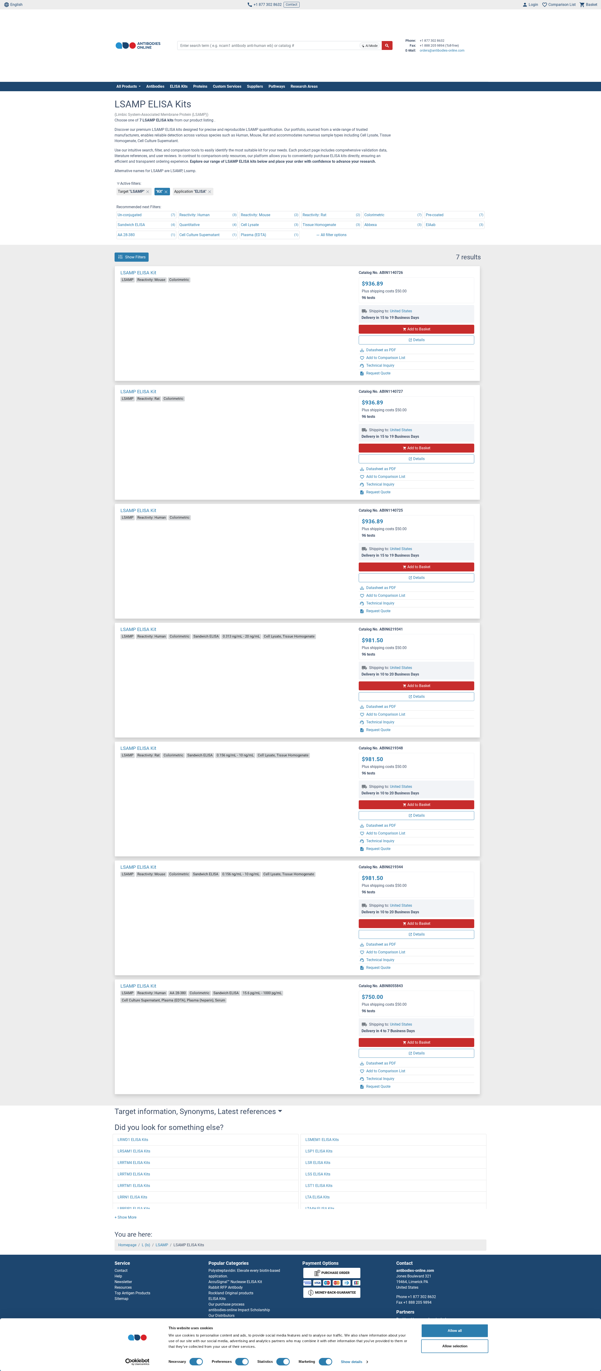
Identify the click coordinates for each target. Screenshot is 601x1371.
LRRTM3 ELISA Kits (134, 1174)
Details (419, 340)
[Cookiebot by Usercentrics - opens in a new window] (137, 1361)
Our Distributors (221, 1315)
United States (401, 311)
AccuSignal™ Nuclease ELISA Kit (235, 1282)
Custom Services (227, 86)
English (16, 4)
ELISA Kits (179, 86)
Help (118, 1276)
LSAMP (162, 1245)
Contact (291, 4)
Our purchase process (226, 1304)
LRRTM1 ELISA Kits (134, 1185)
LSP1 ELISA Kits (318, 1151)
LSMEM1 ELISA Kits (322, 1139)
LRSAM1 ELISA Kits (134, 1151)
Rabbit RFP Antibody (225, 1287)
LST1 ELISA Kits (318, 1185)
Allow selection (454, 1346)
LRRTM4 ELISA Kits (134, 1162)
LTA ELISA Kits (317, 1197)
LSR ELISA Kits (317, 1162)
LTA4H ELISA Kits (319, 1208)
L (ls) (146, 1245)
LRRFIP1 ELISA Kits (134, 1208)
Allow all (455, 1331)
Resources (123, 1287)
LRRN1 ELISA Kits (132, 1197)
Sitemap (121, 1298)
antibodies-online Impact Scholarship (239, 1310)
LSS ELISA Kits (317, 1174)
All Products (127, 86)
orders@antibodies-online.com (442, 50)
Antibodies (155, 86)
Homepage (127, 1245)
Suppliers (255, 86)
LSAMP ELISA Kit (138, 273)
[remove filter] (147, 191)
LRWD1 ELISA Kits (133, 1139)
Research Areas (304, 86)
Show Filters (135, 257)
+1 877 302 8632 (268, 4)
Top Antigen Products (132, 1293)
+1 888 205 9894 (417, 1302)
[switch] (242, 1361)
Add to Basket (418, 329)
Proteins (200, 86)
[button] (125, 1217)
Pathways (277, 86)
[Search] (387, 45)
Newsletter (123, 1282)
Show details (351, 1362)
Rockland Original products (230, 1293)
